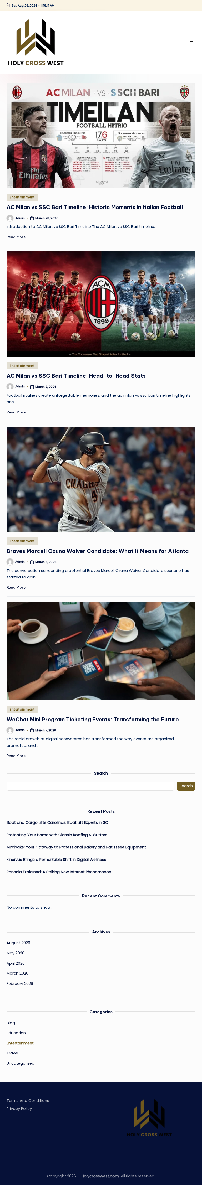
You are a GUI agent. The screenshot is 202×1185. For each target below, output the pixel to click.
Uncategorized (20, 1063)
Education (16, 1033)
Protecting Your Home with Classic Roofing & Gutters (57, 834)
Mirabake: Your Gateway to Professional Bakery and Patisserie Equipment (77, 847)
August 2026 (18, 942)
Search (101, 773)
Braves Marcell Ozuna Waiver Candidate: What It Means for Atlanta (98, 551)
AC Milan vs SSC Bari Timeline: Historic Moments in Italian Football (95, 207)
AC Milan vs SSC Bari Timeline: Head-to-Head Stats (76, 375)
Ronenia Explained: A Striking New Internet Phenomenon (59, 871)
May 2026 (15, 953)
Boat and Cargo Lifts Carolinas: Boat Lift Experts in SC (57, 822)
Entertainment (22, 197)
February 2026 (20, 983)
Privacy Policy (19, 1108)
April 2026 (16, 963)
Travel (12, 1053)
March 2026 (17, 973)
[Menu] (192, 42)
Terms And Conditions (28, 1100)
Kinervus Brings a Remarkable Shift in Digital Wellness (56, 859)
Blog (11, 1023)
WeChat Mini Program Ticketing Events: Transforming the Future (93, 719)
